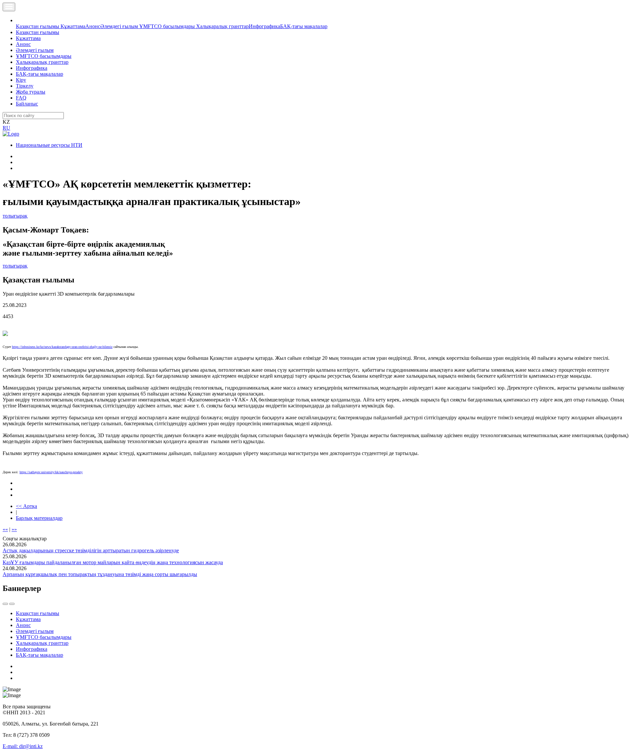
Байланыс (27, 103)
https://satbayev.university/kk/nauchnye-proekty (51, 472)
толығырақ (15, 216)
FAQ (21, 98)
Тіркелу (24, 86)
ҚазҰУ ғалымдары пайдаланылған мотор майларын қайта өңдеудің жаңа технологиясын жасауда (113, 562)
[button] (19, 20)
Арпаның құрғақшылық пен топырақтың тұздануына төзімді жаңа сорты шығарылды (100, 574)
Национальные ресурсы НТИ (49, 145)
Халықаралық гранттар (222, 26)
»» (14, 529)
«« (5, 529)
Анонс (92, 26)
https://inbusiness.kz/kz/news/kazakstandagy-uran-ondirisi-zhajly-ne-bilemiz (62, 347)
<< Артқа (26, 506)
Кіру (21, 80)
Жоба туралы (30, 92)
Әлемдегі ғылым (119, 26)
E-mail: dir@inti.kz (23, 746)
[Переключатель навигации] (9, 7)
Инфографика (264, 26)
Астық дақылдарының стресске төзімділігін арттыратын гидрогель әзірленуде (91, 550)
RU (6, 128)
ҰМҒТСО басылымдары (167, 26)
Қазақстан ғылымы (38, 26)
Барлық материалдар (39, 518)
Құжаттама (73, 26)
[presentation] (5, 604)
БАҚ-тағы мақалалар (303, 26)
